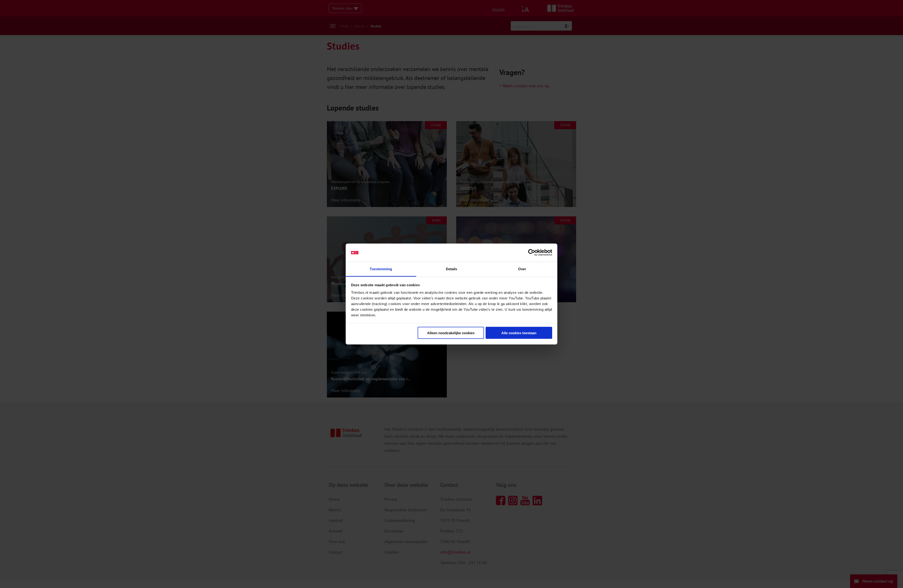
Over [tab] (522, 269)
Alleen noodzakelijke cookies (451, 333)
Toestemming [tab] (381, 269)
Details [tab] (451, 269)
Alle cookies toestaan (518, 333)
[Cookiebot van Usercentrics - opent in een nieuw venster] (531, 252)
